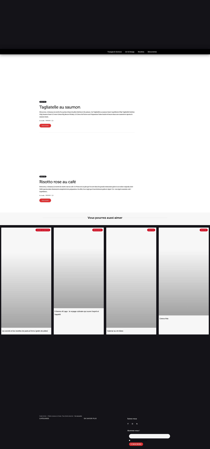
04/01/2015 (48, 195)
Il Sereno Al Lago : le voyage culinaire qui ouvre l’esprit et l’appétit (77, 312)
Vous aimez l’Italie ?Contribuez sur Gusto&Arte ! (92, 427)
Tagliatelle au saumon (59, 107)
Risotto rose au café (57, 181)
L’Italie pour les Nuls (47, 430)
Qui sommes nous (89, 422)
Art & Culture (45, 437)
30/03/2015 (48, 120)
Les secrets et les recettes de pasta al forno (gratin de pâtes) (25, 331)
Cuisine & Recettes (44, 444)
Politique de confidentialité (92, 432)
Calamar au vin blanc (115, 331)
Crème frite (164, 319)
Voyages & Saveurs (114, 52)
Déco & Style (44, 441)
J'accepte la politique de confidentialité (139, 440)
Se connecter (78, 416)
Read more (45, 125)
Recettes (141, 52)
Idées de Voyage (46, 426)
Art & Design (130, 52)
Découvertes (152, 52)
